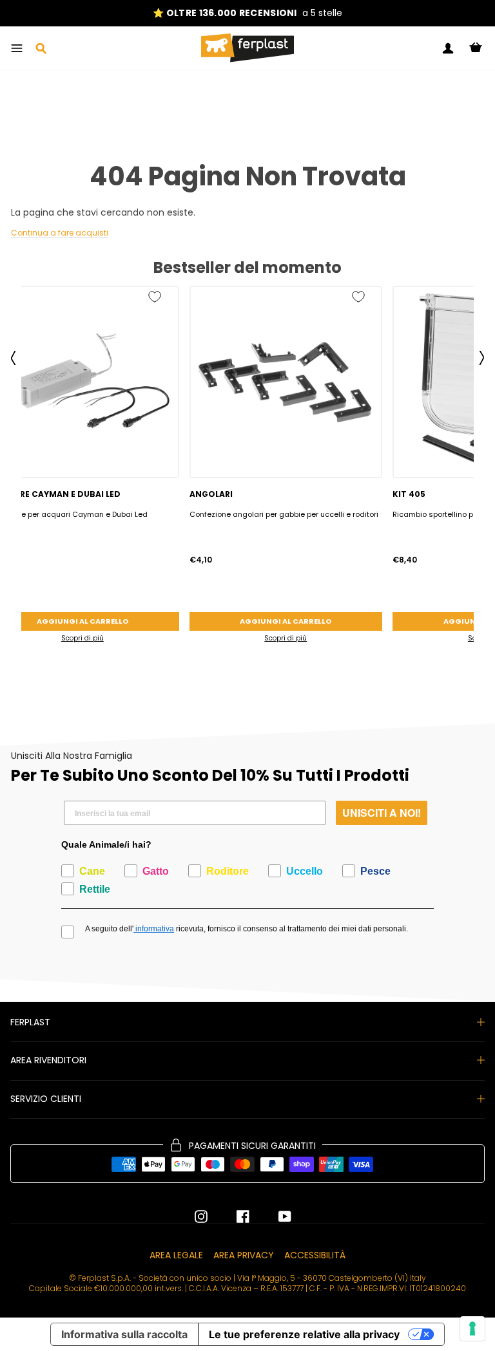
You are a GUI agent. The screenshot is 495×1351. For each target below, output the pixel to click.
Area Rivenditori (48, 1060)
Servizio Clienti (45, 1098)
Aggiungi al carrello (285, 621)
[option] (247, 13)
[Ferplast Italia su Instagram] (201, 1216)
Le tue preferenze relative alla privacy (304, 1334)
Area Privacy (243, 1255)
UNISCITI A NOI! (381, 812)
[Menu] (17, 48)
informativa (153, 928)
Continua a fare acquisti (59, 233)
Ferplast (30, 1022)
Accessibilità (314, 1255)
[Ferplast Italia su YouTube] (275, 1216)
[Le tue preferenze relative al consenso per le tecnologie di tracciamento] (472, 1328)
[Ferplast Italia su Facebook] (233, 1216)
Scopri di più (285, 638)
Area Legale (176, 1255)
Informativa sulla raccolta (124, 1334)
